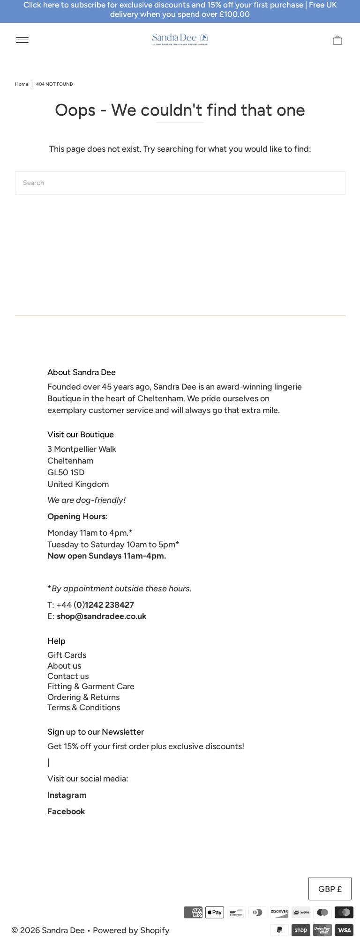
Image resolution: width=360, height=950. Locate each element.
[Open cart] (337, 39)
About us (64, 666)
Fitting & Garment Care (91, 686)
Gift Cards (66, 655)
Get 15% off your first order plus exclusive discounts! (145, 746)
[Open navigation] (22, 39)
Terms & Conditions (83, 707)
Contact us (68, 676)
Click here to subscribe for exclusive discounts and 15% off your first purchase (163, 4)
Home (21, 84)
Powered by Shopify (131, 930)
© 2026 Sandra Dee (48, 930)
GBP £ (330, 889)
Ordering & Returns (83, 697)
